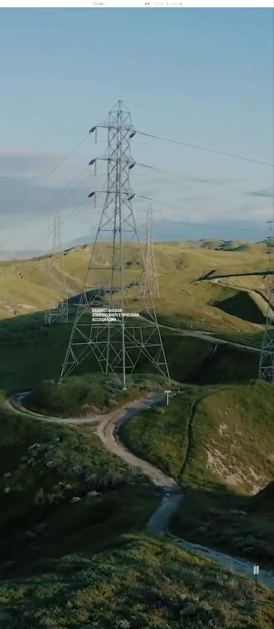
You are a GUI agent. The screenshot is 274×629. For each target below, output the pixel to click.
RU (173, 3)
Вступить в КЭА (158, 3)
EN (176, 3)
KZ (171, 3)
